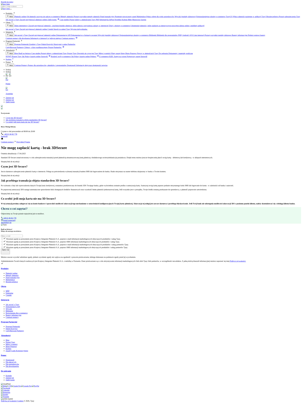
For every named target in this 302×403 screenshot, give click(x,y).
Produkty (5, 269)
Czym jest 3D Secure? (14, 118)
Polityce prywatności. (238, 261)
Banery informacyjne (13, 315)
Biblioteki (9, 311)
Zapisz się (5, 250)
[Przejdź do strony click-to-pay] (8, 386)
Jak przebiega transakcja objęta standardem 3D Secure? (26, 120)
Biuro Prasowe (11, 346)
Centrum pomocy (12, 317)
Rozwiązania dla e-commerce (17, 313)
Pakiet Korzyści (11, 329)
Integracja (5, 300)
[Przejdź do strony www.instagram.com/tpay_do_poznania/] (5, 392)
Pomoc (3, 355)
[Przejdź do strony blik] (3, 386)
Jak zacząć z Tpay (12, 305)
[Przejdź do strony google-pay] (26, 386)
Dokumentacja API (13, 307)
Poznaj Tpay (10, 342)
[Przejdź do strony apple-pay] (16, 386)
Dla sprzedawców (12, 364)
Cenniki (9, 295)
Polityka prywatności (9, 401)
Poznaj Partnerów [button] (55, 47)
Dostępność (10, 360)
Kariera (9, 59)
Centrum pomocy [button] (68, 38)
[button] (7, 75)
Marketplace (10, 280)
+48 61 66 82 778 (10, 134)
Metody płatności (12, 275)
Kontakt (9, 376)
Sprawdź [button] (44, 56)
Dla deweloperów (12, 366)
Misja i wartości (11, 344)
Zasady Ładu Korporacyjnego (17, 351)
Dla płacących (11, 362)
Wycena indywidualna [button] (79, 29)
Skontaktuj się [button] (6, 223)
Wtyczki (9, 309)
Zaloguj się (10, 98)
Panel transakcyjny (13, 278)
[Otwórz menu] (11, 9)
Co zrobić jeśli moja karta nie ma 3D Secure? (22, 122)
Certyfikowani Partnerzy (15, 331)
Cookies (20, 401)
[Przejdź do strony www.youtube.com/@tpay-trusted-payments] (5, 397)
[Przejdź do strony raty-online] (35, 386)
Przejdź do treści (7, 2)
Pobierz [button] (93, 56)
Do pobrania (6, 371)
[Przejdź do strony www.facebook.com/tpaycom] (5, 388)
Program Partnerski (9, 322)
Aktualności (5, 336)
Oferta (3, 286)
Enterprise (9, 293)
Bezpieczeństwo (12, 282)
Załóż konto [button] (52, 20)
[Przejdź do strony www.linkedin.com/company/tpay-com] (5, 390)
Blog (7, 340)
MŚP (7, 291)
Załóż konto (10, 102)
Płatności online (11, 273)
